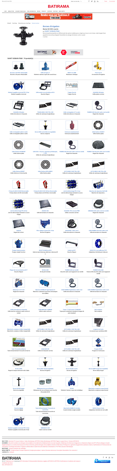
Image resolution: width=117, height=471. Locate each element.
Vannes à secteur (35, 23)
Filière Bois (59, 445)
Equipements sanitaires (82, 445)
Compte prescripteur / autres (37, 450)
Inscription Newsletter (63, 450)
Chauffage (14, 23)
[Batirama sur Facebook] (89, 1)
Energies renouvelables (45, 445)
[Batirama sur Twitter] (91, 1)
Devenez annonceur (51, 450)
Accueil (9, 23)
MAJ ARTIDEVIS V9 (7, 464)
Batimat (45, 446)
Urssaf (107, 443)
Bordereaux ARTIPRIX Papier (52, 441)
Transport (23, 446)
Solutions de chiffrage (19, 448)
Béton (32, 446)
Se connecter (73, 450)
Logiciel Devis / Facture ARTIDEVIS (69, 441)
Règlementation (6, 445)
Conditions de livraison (74, 461)
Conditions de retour (7, 463)
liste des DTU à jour (14, 441)
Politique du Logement (69, 445)
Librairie (11, 448)
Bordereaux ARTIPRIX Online (35, 441)
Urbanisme (84, 443)
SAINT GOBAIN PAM (52, 31)
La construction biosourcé (18, 445)
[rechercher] (81, 1)
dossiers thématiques (67, 446)
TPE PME (58, 446)
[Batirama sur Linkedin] (97, 1)
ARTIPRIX (57, 461)
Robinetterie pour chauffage (24, 23)
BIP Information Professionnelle (28, 461)
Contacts (11, 452)
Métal (28, 446)
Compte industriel (24, 450)
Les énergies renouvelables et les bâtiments (30, 443)
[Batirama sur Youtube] (94, 1)
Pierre (27, 445)
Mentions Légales (42, 461)
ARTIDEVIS (51, 461)
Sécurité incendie (13, 443)
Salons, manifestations (95, 445)
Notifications (63, 461)
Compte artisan (15, 450)
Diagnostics (78, 443)
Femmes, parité (34, 445)
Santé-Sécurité (38, 446)
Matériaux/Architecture (67, 443)
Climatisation (51, 446)
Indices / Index (24, 441)
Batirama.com (10, 461)
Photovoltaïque (101, 443)
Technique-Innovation (14, 446)
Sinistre (54, 445)
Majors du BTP (92, 443)
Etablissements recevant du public (52, 443)
